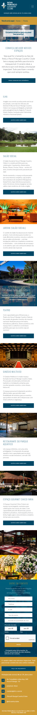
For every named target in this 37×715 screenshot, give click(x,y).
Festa (25, 21)
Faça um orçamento (18, 668)
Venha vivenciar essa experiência (18, 80)
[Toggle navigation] (32, 6)
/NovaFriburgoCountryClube (17, 696)
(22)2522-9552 (12, 686)
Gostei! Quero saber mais (18, 120)
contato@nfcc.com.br (14, 691)
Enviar (19, 644)
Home (18, 21)
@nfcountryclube (13, 701)
